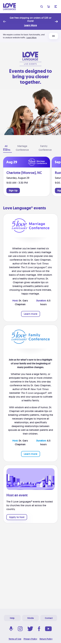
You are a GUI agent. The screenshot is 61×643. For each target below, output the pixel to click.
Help (12, 618)
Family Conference (45, 147)
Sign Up (13, 190)
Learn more (30, 314)
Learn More (30, 25)
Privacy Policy (30, 639)
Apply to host (16, 517)
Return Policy (46, 639)
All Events (6, 147)
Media (30, 618)
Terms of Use (15, 639)
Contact (49, 618)
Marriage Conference (22, 147)
